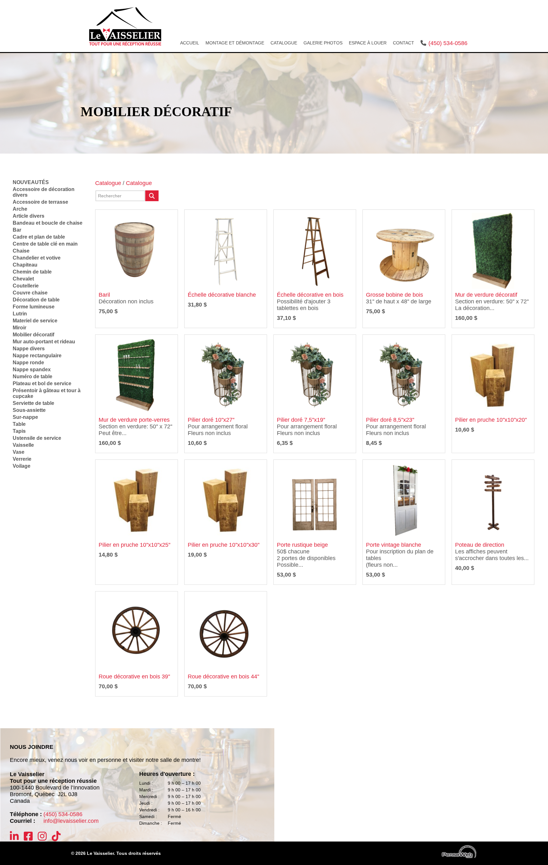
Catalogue (108, 183)
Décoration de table (36, 299)
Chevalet (23, 278)
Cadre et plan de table (39, 237)
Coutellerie (26, 285)
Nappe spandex (32, 369)
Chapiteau (25, 264)
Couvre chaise (30, 292)
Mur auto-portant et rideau (44, 341)
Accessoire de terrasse (40, 202)
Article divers (28, 216)
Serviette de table (33, 403)
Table (19, 424)
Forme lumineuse (34, 306)
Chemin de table (32, 271)
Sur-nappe (25, 417)
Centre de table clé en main (45, 244)
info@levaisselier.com (71, 821)
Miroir (19, 327)
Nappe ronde (28, 362)
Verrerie (22, 459)
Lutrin (20, 313)
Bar (17, 230)
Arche (20, 209)
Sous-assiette (29, 410)
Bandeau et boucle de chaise (47, 223)
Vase (18, 452)
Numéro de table (32, 376)
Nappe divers (29, 348)
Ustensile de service (37, 438)
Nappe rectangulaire (37, 355)
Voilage (21, 466)
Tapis (19, 431)
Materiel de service (35, 320)
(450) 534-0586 (447, 43)
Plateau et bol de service (42, 383)
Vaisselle (23, 445)
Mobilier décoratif (33, 334)
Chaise (21, 251)
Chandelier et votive (37, 258)
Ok (152, 195)
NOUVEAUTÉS (31, 182)
